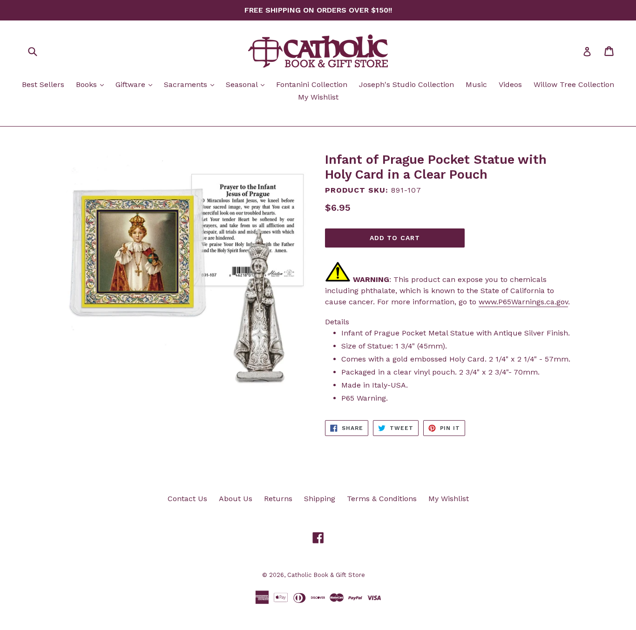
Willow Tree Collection (574, 84)
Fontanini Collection (311, 84)
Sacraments (191, 84)
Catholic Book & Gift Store (326, 574)
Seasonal (247, 84)
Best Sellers (43, 84)
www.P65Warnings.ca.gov (523, 301)
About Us (235, 498)
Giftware (136, 84)
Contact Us (187, 498)
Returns (278, 498)
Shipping (319, 498)
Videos (510, 84)
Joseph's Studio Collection (406, 84)
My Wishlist (318, 97)
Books (92, 84)
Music (476, 84)
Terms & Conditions (382, 498)
